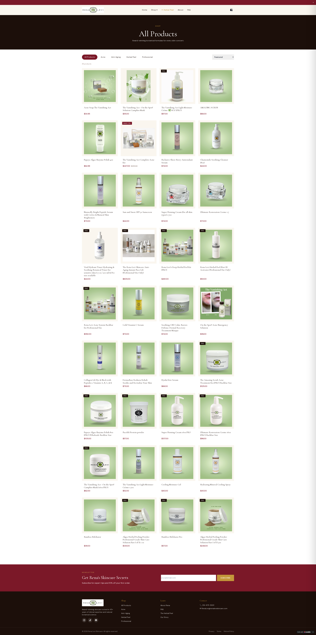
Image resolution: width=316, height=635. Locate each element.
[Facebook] (96, 620)
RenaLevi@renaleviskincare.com (214, 608)
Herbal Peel (131, 57)
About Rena (165, 605)
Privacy (211, 631)
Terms (219, 631)
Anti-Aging (116, 57)
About (180, 10)
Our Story (164, 617)
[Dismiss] (313, 632)
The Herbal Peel (166, 613)
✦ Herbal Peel (167, 10)
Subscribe (225, 578)
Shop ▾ (154, 10)
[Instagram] (84, 620)
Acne (103, 57)
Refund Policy (229, 631)
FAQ (189, 10)
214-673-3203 (208, 605)
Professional (147, 57)
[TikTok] (90, 620)
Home (144, 10)
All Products (90, 57)
